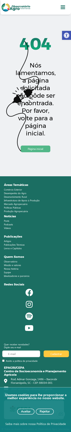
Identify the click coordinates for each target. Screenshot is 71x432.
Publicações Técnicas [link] (14, 244)
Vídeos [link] (7, 228)
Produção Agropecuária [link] (16, 211)
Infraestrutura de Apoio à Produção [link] (22, 200)
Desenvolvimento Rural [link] (15, 196)
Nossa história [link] (11, 268)
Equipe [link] (7, 272)
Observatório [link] (10, 261)
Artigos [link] (7, 241)
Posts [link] (6, 220)
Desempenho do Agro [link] (15, 193)
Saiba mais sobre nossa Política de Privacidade (35, 424)
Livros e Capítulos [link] (13, 248)
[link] (66, 35)
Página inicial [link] (35, 149)
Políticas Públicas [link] (12, 207)
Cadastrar (56, 354)
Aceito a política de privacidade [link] (22, 360)
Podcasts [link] (8, 224)
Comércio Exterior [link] (13, 189)
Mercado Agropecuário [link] (16, 204)
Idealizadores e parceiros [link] (16, 275)
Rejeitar (45, 411)
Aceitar (26, 411)
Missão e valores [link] (12, 265)
